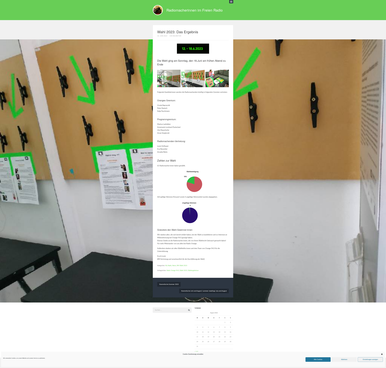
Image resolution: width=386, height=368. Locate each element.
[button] (382, 354)
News (174, 265)
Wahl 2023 (183, 270)
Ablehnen (344, 359)
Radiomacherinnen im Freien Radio (194, 10)
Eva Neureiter (175, 36)
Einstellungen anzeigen (370, 359)
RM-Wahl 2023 (182, 265)
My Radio (168, 265)
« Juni (196, 351)
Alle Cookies (318, 359)
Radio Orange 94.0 (173, 270)
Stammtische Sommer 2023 (169, 284)
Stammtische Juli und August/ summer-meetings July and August (204, 291)
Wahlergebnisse (193, 270)
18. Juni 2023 (162, 36)
